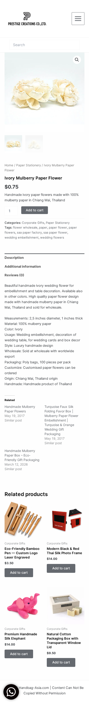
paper (43, 227)
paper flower (58, 227)
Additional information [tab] (23, 266)
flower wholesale (25, 227)
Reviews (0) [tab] (14, 275)
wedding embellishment (22, 237)
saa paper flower (55, 232)
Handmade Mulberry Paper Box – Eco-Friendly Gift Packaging (22, 455)
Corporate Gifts (33, 222)
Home (9, 165)
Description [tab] (14, 258)
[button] (77, 60)
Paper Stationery (28, 165)
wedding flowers (52, 237)
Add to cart (34, 210)
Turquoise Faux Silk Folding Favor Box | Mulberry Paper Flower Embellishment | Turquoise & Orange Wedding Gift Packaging (61, 420)
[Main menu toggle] (78, 18)
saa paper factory (29, 232)
